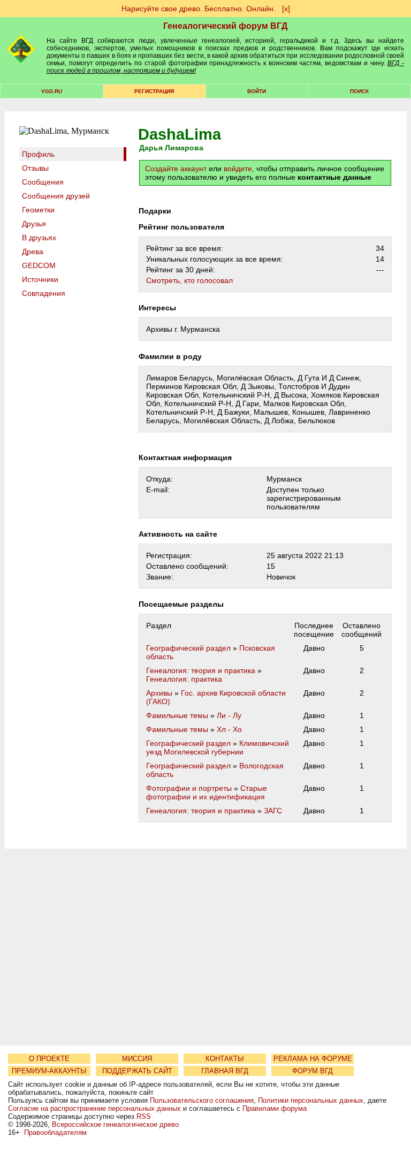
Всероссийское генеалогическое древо (115, 1124)
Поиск (359, 91)
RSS (143, 1116)
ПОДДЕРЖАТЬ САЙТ (137, 1071)
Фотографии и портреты (189, 788)
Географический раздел (188, 648)
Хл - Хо (229, 729)
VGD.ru (51, 91)
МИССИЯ (137, 1059)
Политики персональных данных (310, 1100)
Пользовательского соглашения (202, 1100)
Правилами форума (274, 1108)
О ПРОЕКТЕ (49, 1059)
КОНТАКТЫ (225, 1059)
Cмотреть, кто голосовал (189, 280)
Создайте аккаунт (176, 168)
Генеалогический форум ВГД (225, 25)
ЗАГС (273, 810)
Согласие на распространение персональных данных (94, 1108)
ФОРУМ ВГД (312, 1071)
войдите (238, 168)
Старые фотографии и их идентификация (206, 792)
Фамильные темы (177, 715)
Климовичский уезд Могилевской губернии (217, 747)
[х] (286, 8)
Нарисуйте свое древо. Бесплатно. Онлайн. (198, 8)
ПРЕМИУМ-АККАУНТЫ (49, 1071)
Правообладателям (55, 1132)
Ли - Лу (229, 715)
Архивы (159, 693)
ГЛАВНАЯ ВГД (224, 1071)
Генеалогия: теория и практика (200, 670)
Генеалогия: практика (184, 679)
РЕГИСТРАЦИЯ (154, 91)
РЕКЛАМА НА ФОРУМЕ (312, 1059)
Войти (256, 91)
